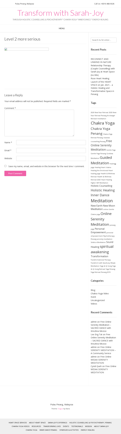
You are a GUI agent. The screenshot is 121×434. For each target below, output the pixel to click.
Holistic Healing (103, 190)
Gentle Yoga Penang (98, 154)
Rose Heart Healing (100, 78)
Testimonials (77, 426)
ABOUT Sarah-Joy (101, 426)
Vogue (60, 409)
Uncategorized (98, 300)
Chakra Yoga (103, 123)
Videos (94, 303)
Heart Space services (18, 422)
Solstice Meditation (98, 242)
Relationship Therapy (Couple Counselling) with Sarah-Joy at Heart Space (103, 68)
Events (66, 426)
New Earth (96, 205)
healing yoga (95, 174)
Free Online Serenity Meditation (101, 145)
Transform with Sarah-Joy (60, 13)
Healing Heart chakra (103, 167)
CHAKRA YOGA (31, 430)
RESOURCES (36, 426)
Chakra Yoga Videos (20, 426)
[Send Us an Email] (3, 4)
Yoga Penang (110, 269)
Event (93, 296)
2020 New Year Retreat (99, 112)
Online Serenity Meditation (101, 219)
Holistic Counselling (101, 185)
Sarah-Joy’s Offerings (57, 422)
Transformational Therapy (101, 260)
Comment (10, 108)
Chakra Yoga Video (100, 293)
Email (7, 150)
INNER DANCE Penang (48, 430)
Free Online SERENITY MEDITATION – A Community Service (103, 350)
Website (8, 158)
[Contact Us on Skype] (10, 4)
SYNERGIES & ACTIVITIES (69, 430)
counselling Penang (98, 141)
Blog (93, 290)
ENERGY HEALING (88, 430)
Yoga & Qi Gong (106, 266)
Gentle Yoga (111, 150)
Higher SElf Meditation (99, 183)
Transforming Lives (52, 426)
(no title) (95, 75)
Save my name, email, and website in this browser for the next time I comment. (46, 166)
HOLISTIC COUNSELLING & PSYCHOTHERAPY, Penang (90, 422)
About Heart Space (37, 422)
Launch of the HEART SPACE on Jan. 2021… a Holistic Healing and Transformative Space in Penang (102, 88)
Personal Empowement (98, 230)
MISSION (88, 426)
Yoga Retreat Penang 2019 (101, 272)
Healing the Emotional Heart (102, 170)
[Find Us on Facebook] (7, 4)
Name (8, 142)
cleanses (106, 138)
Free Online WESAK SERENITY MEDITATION (101, 359)
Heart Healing (106, 180)
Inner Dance (100, 195)
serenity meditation (104, 239)
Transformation (99, 256)
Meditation (102, 201)
